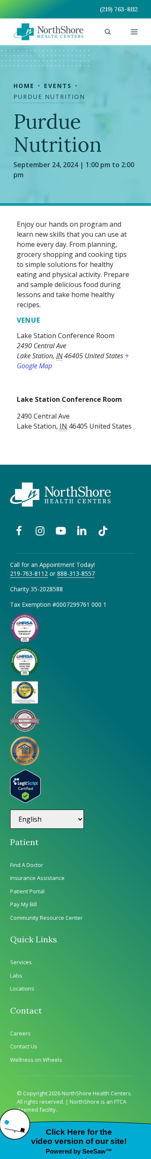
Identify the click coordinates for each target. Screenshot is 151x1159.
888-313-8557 (76, 573)
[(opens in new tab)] (24, 729)
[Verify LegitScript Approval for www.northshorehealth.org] (25, 800)
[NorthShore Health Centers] (48, 31)
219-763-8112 (29, 573)
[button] (108, 31)
